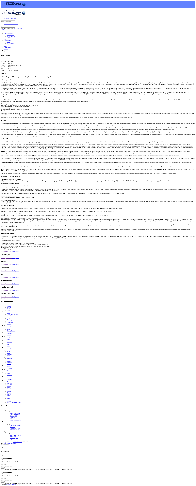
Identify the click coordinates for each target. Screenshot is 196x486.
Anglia (8, 309)
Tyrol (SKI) (12, 418)
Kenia (8, 353)
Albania (9, 306)
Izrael (8, 346)
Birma (8, 313)
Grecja (8, 337)
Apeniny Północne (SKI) (16, 435)
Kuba (8, 355)
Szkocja (9, 386)
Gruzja (8, 339)
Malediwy (9, 358)
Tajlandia (9, 391)
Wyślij (2, 467)
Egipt (8, 329)
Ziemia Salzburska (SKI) (16, 420)
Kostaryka (9, 354)
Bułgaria (9, 315)
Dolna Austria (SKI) (15, 413)
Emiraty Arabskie (11, 331)
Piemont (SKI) (13, 439)
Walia (8, 398)
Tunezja (9, 394)
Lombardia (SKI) (14, 438)
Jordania (9, 348)
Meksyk (9, 364)
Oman (8, 371)
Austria (8, 310)
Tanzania (9, 393)
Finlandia (9, 333)
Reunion (9, 377)
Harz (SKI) (12, 427)
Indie (8, 344)
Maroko (9, 361)
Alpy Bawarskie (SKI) (15, 425)
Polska (8, 373)
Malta (8, 359)
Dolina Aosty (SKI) (14, 436)
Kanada (9, 351)
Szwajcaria (9, 387)
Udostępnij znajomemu (6, 251)
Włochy (9, 401)
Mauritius (9, 362)
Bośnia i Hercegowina (12, 314)
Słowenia (9, 383)
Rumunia (9, 379)
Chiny (8, 318)
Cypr (8, 321)
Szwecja (9, 388)
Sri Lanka (9, 384)
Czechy (9, 324)
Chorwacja (9, 320)
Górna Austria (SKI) (15, 414)
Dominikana (10, 326)
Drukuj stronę (15, 251)
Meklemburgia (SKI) (15, 429)
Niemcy (9, 366)
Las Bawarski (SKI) (15, 428)
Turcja (8, 395)
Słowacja (9, 382)
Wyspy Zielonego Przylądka (14, 402)
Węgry (8, 399)
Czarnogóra (10, 322)
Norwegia (9, 368)
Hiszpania (9, 342)
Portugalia (9, 375)
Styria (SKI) (13, 417)
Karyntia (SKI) (13, 416)
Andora (9, 307)
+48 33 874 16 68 (17, 28)
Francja (9, 335)
